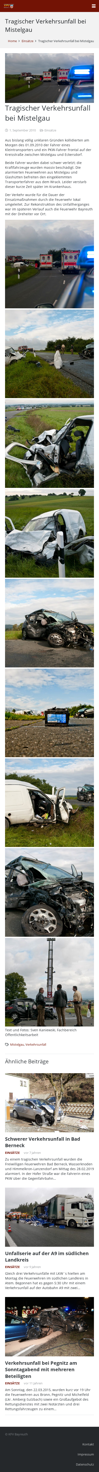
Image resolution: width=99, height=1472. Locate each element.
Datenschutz (85, 1464)
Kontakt (88, 1444)
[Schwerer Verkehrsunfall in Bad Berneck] (49, 1102)
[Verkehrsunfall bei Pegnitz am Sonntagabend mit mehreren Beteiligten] (49, 1326)
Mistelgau (17, 1045)
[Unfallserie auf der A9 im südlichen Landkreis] (49, 1217)
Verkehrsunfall (35, 1045)
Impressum (86, 1454)
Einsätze (50, 130)
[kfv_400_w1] (8, 6)
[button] (93, 6)
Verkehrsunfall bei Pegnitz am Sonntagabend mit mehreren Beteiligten (41, 1369)
